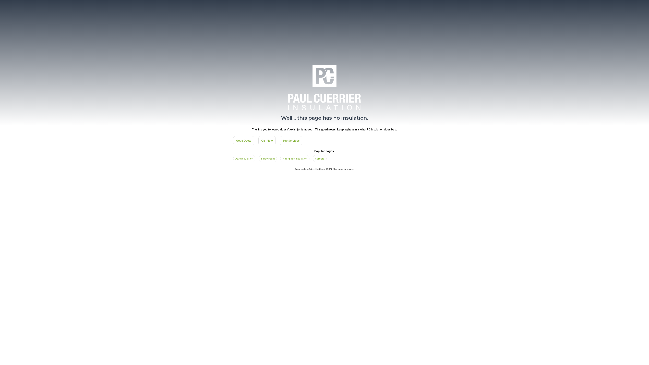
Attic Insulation (244, 158)
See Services (291, 140)
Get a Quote (243, 140)
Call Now (267, 140)
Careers (319, 158)
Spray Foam (268, 158)
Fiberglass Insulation (294, 158)
